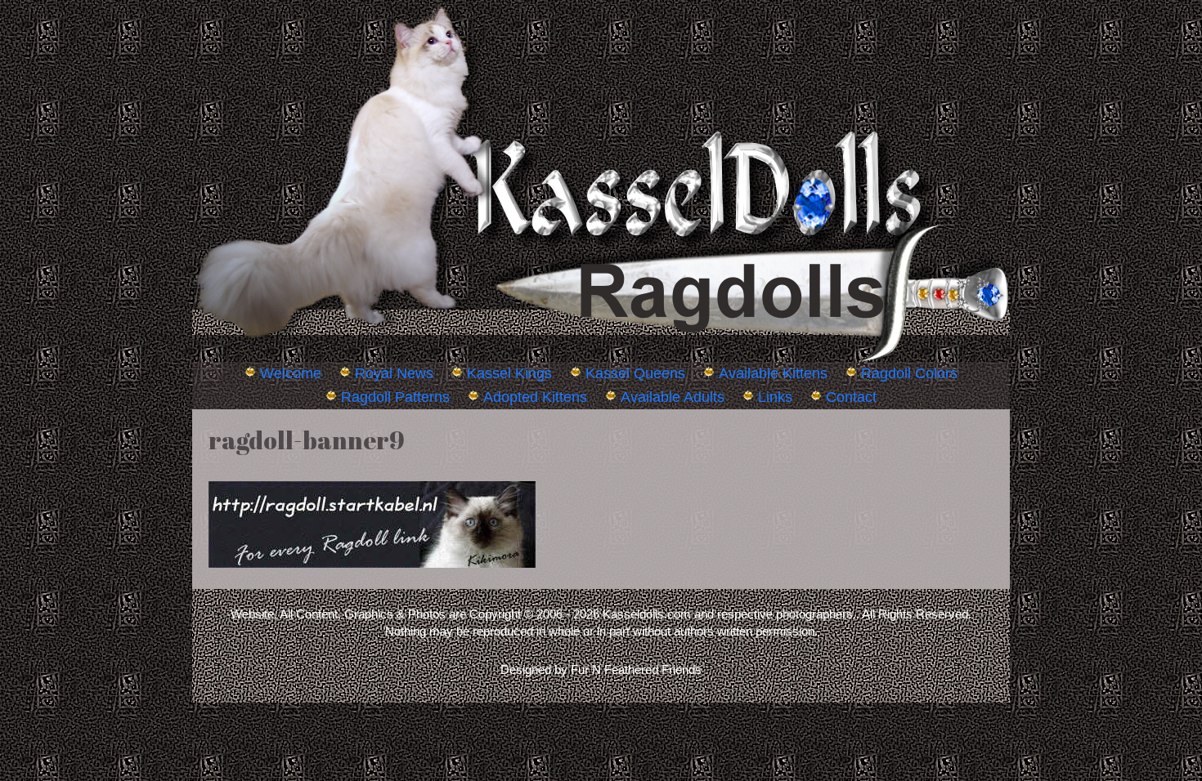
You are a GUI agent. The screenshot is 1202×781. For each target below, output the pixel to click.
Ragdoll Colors (909, 373)
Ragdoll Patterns (395, 397)
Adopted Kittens (535, 397)
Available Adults (672, 397)
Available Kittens (773, 373)
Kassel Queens (635, 373)
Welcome (290, 373)
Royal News (394, 373)
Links (775, 397)
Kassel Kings (509, 373)
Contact (851, 397)
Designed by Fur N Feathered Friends (601, 669)
